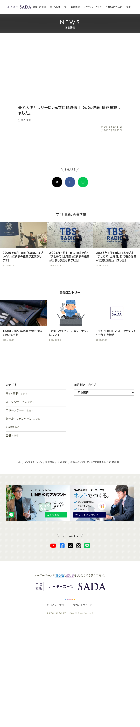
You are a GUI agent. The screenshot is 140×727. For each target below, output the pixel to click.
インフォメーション (93, 7)
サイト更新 (25, 120)
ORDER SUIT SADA (64, 613)
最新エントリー (70, 292)
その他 (13, 427)
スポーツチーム (19, 410)
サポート (130, 7)
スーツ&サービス (58, 7)
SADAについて (114, 7)
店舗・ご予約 (39, 7)
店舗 (13, 435)
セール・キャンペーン (23, 418)
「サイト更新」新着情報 (70, 214)
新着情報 (75, 7)
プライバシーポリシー (56, 605)
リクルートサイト (80, 605)
